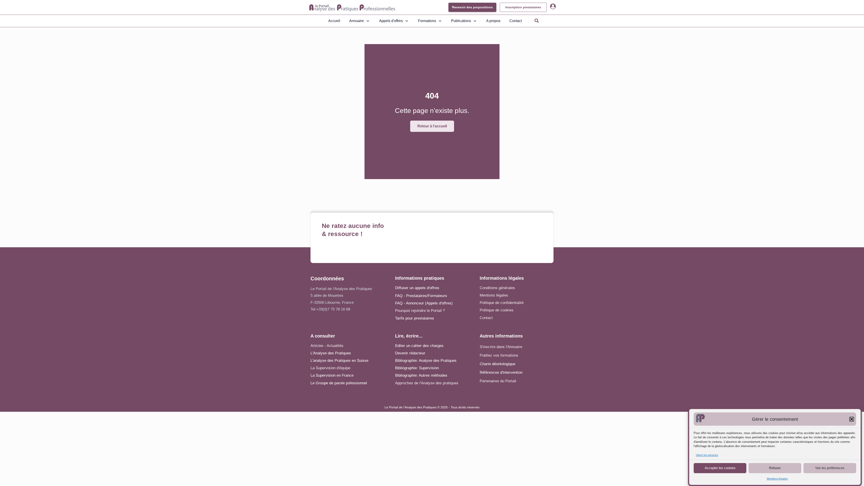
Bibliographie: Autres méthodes (421, 375)
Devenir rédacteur (410, 353)
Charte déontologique (497, 364)
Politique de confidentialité (502, 303)
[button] (851, 419)
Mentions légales (777, 478)
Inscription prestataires (523, 7)
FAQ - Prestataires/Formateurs (421, 296)
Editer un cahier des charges (419, 346)
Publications (461, 21)
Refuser (775, 468)
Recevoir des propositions (472, 7)
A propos (493, 21)
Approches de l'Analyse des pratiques (426, 383)
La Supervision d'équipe (330, 368)
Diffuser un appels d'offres (417, 288)
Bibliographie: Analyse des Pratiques (426, 360)
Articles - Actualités (326, 346)
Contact (515, 21)
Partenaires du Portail (498, 381)
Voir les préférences (829, 468)
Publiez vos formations (499, 355)
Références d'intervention (501, 372)
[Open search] (536, 20)
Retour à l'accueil (432, 126)
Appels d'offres (391, 21)
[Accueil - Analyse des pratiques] (352, 7)
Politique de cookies (496, 310)
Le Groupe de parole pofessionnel (338, 383)
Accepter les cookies (720, 468)
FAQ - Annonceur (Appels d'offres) (424, 303)
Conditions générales (497, 288)
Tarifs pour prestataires (414, 318)
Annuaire (356, 21)
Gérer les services (707, 455)
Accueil (334, 21)
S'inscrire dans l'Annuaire (501, 347)
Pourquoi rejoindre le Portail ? (420, 310)
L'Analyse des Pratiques (330, 353)
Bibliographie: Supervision (417, 368)
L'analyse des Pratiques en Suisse (339, 360)
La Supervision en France (331, 375)
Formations (427, 21)
